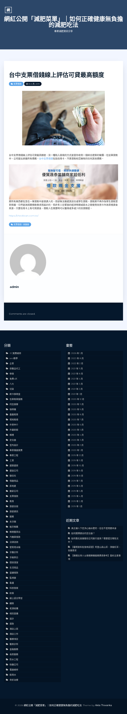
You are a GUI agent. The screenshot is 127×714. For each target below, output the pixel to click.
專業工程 (14, 455)
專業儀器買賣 (16, 450)
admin (14, 287)
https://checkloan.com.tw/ (23, 215)
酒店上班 (14, 628)
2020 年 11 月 (77, 404)
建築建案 (14, 465)
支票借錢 (17, 224)
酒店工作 (14, 634)
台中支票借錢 (46, 158)
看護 (12, 582)
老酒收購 (14, 608)
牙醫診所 (14, 552)
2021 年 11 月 (77, 368)
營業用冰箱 (15, 547)
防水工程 (14, 659)
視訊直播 (14, 613)
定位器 (13, 440)
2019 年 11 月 (77, 460)
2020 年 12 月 (77, 399)
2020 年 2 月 (77, 445)
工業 (12, 460)
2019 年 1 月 (76, 506)
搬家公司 (14, 491)
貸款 (12, 623)
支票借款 (17, 84)
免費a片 (13, 378)
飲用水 (13, 674)
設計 (12, 618)
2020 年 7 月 (77, 419)
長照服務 (14, 654)
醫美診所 (14, 644)
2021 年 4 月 (77, 378)
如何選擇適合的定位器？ (83, 533)
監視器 (13, 577)
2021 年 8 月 (77, 373)
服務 (12, 516)
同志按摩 (14, 404)
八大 (12, 383)
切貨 (12, 389)
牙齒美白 (14, 557)
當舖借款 (14, 572)
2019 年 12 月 (77, 455)
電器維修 (14, 669)
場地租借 (14, 419)
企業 (12, 363)
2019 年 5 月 (77, 491)
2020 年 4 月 (77, 434)
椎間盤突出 (15, 531)
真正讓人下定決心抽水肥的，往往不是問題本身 (93, 528)
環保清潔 (14, 562)
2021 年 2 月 (77, 389)
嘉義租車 (14, 414)
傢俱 (12, 373)
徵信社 (13, 475)
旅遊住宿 (14, 506)
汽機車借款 (15, 537)
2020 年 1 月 (77, 450)
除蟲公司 (14, 664)
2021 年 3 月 (77, 383)
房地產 (13, 486)
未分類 (13, 521)
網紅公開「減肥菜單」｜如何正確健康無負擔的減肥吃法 (63, 21)
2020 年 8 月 (77, 414)
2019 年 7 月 (77, 480)
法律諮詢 (14, 542)
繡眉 (12, 603)
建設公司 (14, 470)
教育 (12, 501)
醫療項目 (14, 639)
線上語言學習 (16, 598)
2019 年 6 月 (77, 486)
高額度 (26, 224)
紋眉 (12, 593)
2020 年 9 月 (77, 409)
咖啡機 (13, 409)
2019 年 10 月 (77, 465)
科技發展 (14, 588)
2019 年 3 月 (77, 501)
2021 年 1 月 (76, 394)
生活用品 (14, 567)
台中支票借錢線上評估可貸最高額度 (56, 74)
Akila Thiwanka (103, 705)
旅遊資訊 (14, 511)
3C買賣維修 (15, 353)
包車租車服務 (16, 399)
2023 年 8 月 (77, 358)
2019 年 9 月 (77, 470)
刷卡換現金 (15, 394)
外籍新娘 (14, 429)
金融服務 (14, 649)
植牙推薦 (14, 526)
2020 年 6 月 (77, 424)
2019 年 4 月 (77, 496)
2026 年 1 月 (77, 353)
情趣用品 (14, 480)
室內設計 (14, 445)
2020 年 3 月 (77, 440)
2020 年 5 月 (77, 429)
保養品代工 (15, 368)
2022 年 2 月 (77, 363)
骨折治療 (14, 679)
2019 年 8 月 (77, 475)
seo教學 (14, 358)
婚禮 (12, 434)
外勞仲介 (14, 424)
